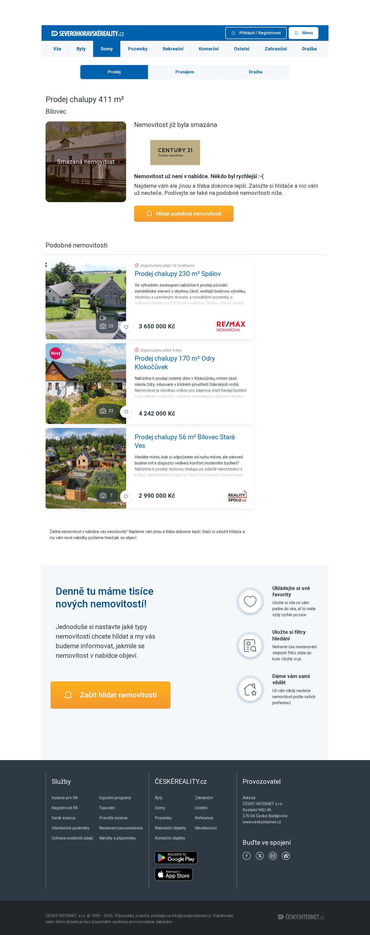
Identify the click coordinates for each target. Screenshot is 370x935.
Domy (107, 48)
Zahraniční (276, 48)
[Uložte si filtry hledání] (250, 645)
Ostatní (241, 48)
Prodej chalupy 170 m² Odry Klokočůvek (175, 363)
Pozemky (137, 48)
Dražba (309, 48)
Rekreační (173, 48)
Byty (81, 48)
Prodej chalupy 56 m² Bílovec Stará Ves (185, 441)
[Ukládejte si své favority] (250, 601)
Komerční (209, 48)
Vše (57, 48)
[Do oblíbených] (126, 327)
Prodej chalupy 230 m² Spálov (178, 273)
